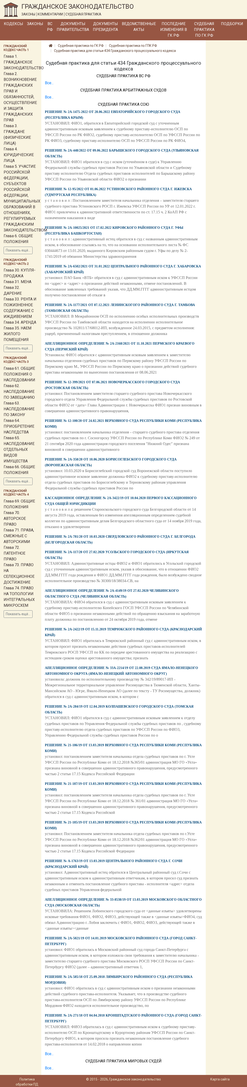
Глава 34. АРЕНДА (20, 322)
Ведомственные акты (139, 26)
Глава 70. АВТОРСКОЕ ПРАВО (15, 518)
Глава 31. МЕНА (17, 281)
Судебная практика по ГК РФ (204, 29)
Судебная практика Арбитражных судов (123, 90)
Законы (35, 23)
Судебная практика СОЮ (123, 104)
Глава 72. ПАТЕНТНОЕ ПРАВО (14, 553)
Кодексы (13, 23)
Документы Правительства (73, 26)
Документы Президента (105, 26)
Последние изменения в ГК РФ (173, 29)
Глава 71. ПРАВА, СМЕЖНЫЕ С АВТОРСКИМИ (19, 536)
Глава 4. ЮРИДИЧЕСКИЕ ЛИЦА (19, 155)
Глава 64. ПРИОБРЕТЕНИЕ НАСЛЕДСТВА (19, 426)
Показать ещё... (18, 250)
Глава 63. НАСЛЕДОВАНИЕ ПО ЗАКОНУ (19, 409)
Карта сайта (220, 1079)
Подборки (232, 23)
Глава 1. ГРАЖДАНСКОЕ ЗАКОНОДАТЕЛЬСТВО (24, 62)
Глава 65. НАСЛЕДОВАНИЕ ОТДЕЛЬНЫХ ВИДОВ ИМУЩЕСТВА (19, 449)
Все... (49, 83)
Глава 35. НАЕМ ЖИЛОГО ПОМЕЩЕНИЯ (17, 334)
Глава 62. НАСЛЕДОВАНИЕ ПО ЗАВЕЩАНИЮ (19, 391)
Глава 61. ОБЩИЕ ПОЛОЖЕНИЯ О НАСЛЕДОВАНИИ (19, 374)
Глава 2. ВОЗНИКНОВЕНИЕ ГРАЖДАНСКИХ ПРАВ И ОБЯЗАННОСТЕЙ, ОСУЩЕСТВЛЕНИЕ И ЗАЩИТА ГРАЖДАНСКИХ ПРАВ (20, 96)
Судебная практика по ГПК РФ (133, 46)
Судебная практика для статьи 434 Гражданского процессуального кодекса (115, 51)
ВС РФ (50, 26)
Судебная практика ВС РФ (123, 76)
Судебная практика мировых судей (123, 1061)
